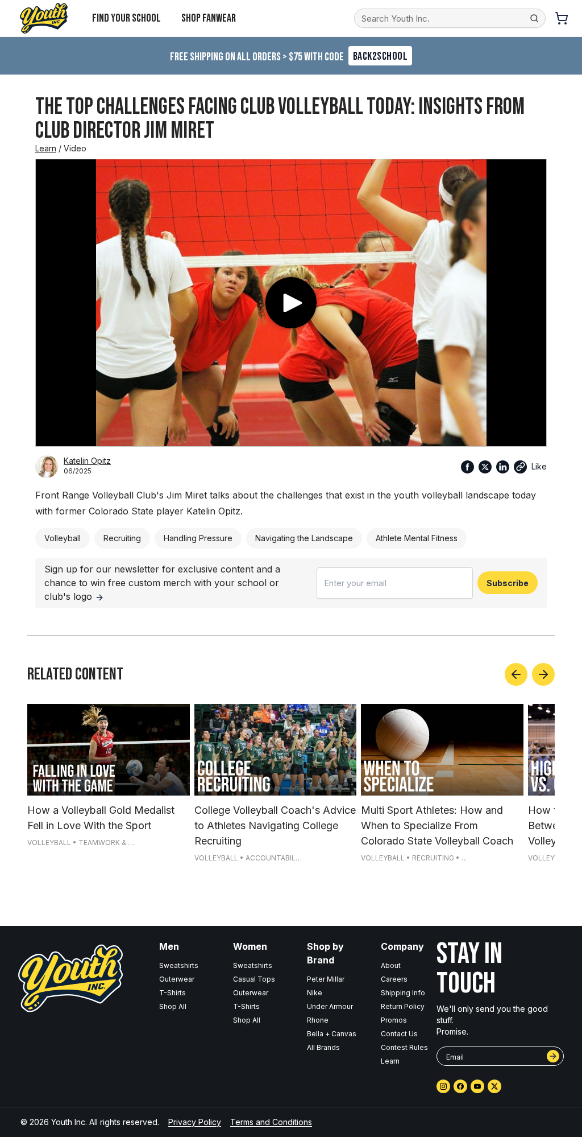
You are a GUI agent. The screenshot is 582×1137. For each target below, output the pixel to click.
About (391, 965)
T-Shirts (172, 992)
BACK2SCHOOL (380, 56)
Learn (45, 148)
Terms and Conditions (271, 1122)
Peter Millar (325, 979)
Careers (394, 979)
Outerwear (176, 979)
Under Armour (330, 1006)
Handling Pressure (198, 538)
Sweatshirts (178, 965)
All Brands (323, 1047)
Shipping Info (403, 992)
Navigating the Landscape (304, 538)
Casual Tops (254, 979)
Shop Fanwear (208, 18)
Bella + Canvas (331, 1033)
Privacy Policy (194, 1122)
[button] (520, 466)
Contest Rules (404, 1047)
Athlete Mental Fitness (417, 538)
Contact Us (399, 1033)
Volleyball (62, 538)
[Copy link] (520, 466)
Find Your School (126, 18)
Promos (394, 1020)
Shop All (172, 1006)
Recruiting (122, 538)
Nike (314, 992)
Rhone (318, 1020)
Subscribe (508, 583)
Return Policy (403, 1006)
